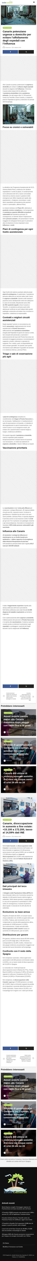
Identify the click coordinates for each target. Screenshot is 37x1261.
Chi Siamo (6, 1243)
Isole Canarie (7, 27)
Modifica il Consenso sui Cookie (13, 1246)
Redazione (8, 47)
